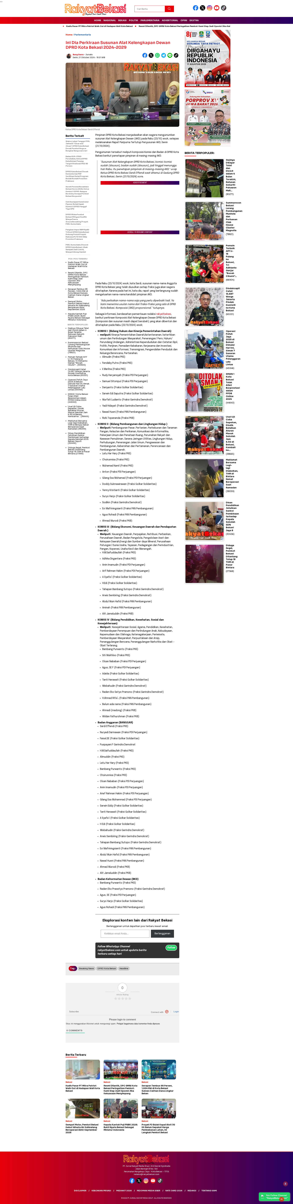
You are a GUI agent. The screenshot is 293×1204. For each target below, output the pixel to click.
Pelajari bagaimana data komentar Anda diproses (138, 1024)
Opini (184, 20)
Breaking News (86, 968)
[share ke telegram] (164, 57)
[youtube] (217, 10)
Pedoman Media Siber (148, 1190)
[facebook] (196, 10)
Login (176, 1011)
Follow (171, 947)
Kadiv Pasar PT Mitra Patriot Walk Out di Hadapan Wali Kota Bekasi (99, 26)
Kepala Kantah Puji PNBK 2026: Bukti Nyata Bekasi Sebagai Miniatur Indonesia (79, 317)
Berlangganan (162, 933)
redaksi (192, 1190)
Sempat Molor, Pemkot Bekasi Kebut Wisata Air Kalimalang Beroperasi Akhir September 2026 (79, 305)
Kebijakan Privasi (101, 1190)
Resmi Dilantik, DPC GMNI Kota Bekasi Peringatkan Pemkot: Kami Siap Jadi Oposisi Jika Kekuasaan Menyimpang (195, 26)
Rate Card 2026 (173, 1190)
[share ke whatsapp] (158, 57)
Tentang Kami (209, 1190)
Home (97, 20)
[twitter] (203, 10)
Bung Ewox (78, 54)
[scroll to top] (281, 1199)
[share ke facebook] (145, 57)
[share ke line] (170, 57)
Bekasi (122, 20)
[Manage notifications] (285, 1183)
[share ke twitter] (152, 57)
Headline (123, 968)
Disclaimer (80, 1190)
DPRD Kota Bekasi (107, 968)
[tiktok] (224, 10)
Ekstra (194, 20)
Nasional (109, 20)
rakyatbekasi (163, 314)
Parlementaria (150, 20)
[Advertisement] (137, 258)
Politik (133, 20)
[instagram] (210, 10)
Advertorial (170, 20)
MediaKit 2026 (124, 1190)
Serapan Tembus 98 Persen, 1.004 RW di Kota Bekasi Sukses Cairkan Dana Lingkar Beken (78, 293)
